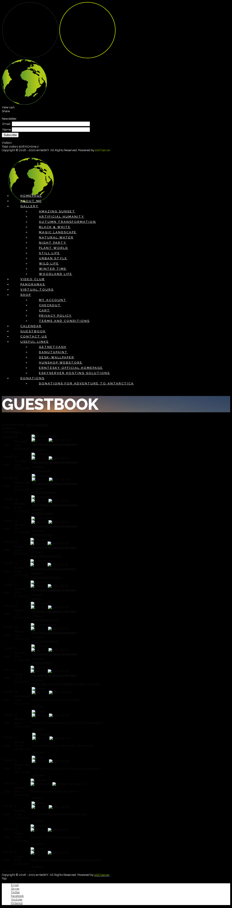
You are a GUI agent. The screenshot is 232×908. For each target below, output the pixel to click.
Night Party (52, 242)
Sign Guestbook (37, 424)
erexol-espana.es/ (44, 492)
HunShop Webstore (60, 362)
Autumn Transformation (67, 221)
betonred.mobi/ (43, 513)
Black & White (55, 227)
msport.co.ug (41, 470)
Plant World (53, 248)
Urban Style (53, 258)
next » (17, 432)
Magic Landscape (58, 232)
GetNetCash (52, 347)
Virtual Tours (37, 289)
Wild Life (49, 263)
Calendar (31, 326)
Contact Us (33, 336)
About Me (31, 201)
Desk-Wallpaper (56, 357)
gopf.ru (36, 598)
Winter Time (53, 268)
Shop (25, 294)
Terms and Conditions (64, 321)
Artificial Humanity (61, 216)
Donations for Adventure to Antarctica (86, 383)
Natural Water (56, 237)
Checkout (50, 305)
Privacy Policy (55, 315)
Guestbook (33, 331)
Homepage (31, 195)
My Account (52, 300)
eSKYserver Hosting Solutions (74, 373)
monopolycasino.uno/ (46, 556)
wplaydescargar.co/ (45, 620)
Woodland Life (55, 274)
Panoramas (32, 284)
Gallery (29, 206)
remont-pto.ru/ (42, 662)
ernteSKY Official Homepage (71, 367)
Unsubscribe (10, 139)
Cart (44, 310)
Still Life (49, 253)
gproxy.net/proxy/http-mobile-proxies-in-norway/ (65, 683)
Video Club (32, 279)
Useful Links (34, 341)
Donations (32, 378)
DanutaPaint (53, 352)
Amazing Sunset (57, 211)
